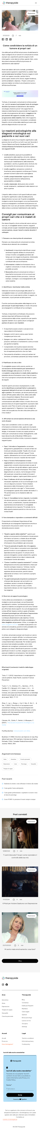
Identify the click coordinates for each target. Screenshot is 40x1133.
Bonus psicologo (27, 1017)
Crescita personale (25, 759)
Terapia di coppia (8, 768)
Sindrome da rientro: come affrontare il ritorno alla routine (21, 783)
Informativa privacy (27, 1041)
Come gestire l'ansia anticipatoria (13, 788)
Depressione (6, 764)
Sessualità (33, 764)
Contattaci (25, 1002)
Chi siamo (25, 1023)
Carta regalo (25, 1011)
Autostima (13, 759)
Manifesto (25, 1008)
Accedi (4, 1038)
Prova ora (5, 1041)
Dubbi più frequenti (27, 1005)
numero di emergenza (10, 1119)
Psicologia (24, 764)
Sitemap (24, 1026)
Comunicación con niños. (21, 731)
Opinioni (24, 1014)
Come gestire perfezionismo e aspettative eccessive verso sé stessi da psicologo (20, 794)
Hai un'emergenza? (7, 1044)
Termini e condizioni (28, 1038)
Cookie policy (26, 1044)
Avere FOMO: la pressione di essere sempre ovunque (19, 799)
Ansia (4, 759)
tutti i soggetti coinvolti (10, 624)
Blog (20, 961)
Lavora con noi (26, 1020)
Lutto (15, 764)
